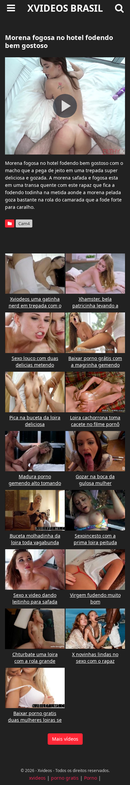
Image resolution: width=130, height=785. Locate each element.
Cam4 (24, 223)
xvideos (37, 778)
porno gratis (65, 778)
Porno (90, 778)
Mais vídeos (65, 739)
